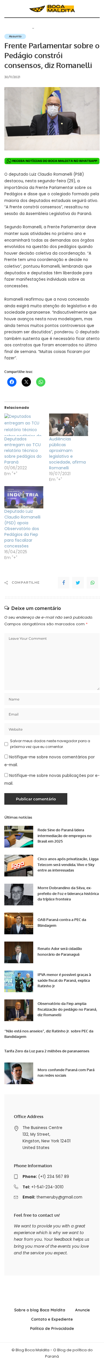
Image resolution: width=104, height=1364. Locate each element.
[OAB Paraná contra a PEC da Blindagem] (18, 923)
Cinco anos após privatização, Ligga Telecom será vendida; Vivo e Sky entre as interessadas (68, 864)
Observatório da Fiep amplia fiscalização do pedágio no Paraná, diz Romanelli (67, 1009)
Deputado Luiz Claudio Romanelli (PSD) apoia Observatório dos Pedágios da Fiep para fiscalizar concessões (22, 528)
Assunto (15, 36)
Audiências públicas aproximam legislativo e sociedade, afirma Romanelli (67, 453)
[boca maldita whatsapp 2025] (52, 161)
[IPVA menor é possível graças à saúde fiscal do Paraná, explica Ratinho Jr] (18, 981)
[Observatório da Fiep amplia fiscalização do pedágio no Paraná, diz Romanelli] (18, 1010)
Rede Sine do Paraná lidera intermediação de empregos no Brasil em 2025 (65, 835)
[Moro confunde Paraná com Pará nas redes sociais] (18, 1073)
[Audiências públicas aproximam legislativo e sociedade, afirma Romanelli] (68, 424)
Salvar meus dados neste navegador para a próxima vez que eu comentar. (50, 743)
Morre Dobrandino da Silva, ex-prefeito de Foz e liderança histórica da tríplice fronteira (68, 893)
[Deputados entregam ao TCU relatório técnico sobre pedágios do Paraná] (23, 424)
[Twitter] (78, 583)
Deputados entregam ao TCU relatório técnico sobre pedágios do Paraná (23, 450)
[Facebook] (63, 583)
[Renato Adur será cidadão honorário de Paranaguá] (18, 952)
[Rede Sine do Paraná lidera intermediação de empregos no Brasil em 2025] (18, 837)
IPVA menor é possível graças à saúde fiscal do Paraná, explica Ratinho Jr (64, 980)
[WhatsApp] (92, 583)
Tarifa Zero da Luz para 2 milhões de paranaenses (46, 1051)
